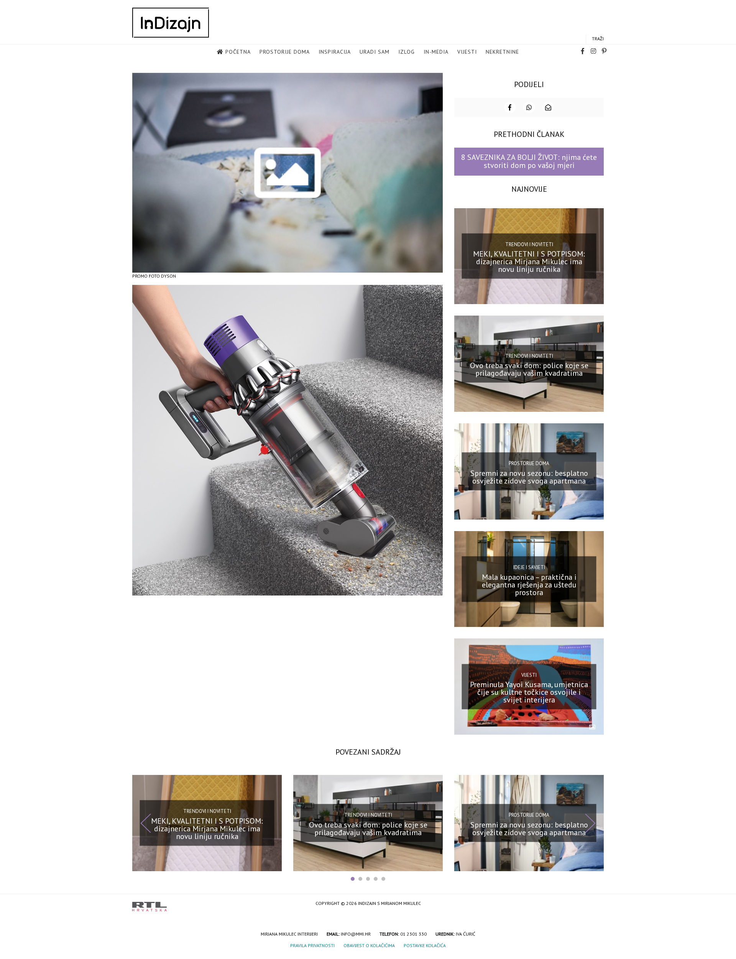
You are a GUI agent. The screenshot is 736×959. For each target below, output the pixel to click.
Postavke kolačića (425, 945)
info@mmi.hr (356, 934)
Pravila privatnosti (312, 945)
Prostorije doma (285, 51)
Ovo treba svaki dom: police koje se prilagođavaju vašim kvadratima (529, 369)
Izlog (406, 51)
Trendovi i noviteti (529, 244)
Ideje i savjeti (529, 567)
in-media (436, 51)
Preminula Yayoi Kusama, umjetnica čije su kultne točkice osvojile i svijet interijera (529, 692)
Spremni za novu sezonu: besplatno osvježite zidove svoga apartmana (529, 477)
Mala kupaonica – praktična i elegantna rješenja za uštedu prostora (529, 584)
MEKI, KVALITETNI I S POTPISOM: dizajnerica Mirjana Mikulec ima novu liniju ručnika (529, 261)
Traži (598, 38)
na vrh (596, 904)
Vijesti (467, 51)
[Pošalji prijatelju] (548, 107)
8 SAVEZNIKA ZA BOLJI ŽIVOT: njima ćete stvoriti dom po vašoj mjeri (529, 161)
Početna (238, 51)
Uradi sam (374, 51)
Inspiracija (335, 51)
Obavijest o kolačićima (369, 945)
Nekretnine (502, 51)
